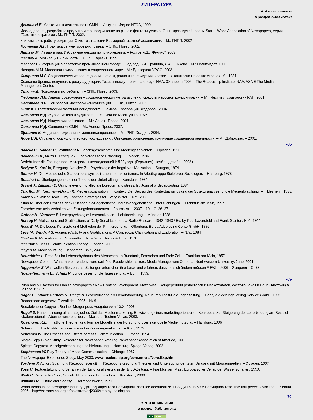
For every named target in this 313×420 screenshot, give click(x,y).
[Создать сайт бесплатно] (156, 417)
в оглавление (280, 11)
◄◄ (263, 11)
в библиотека (273, 17)
